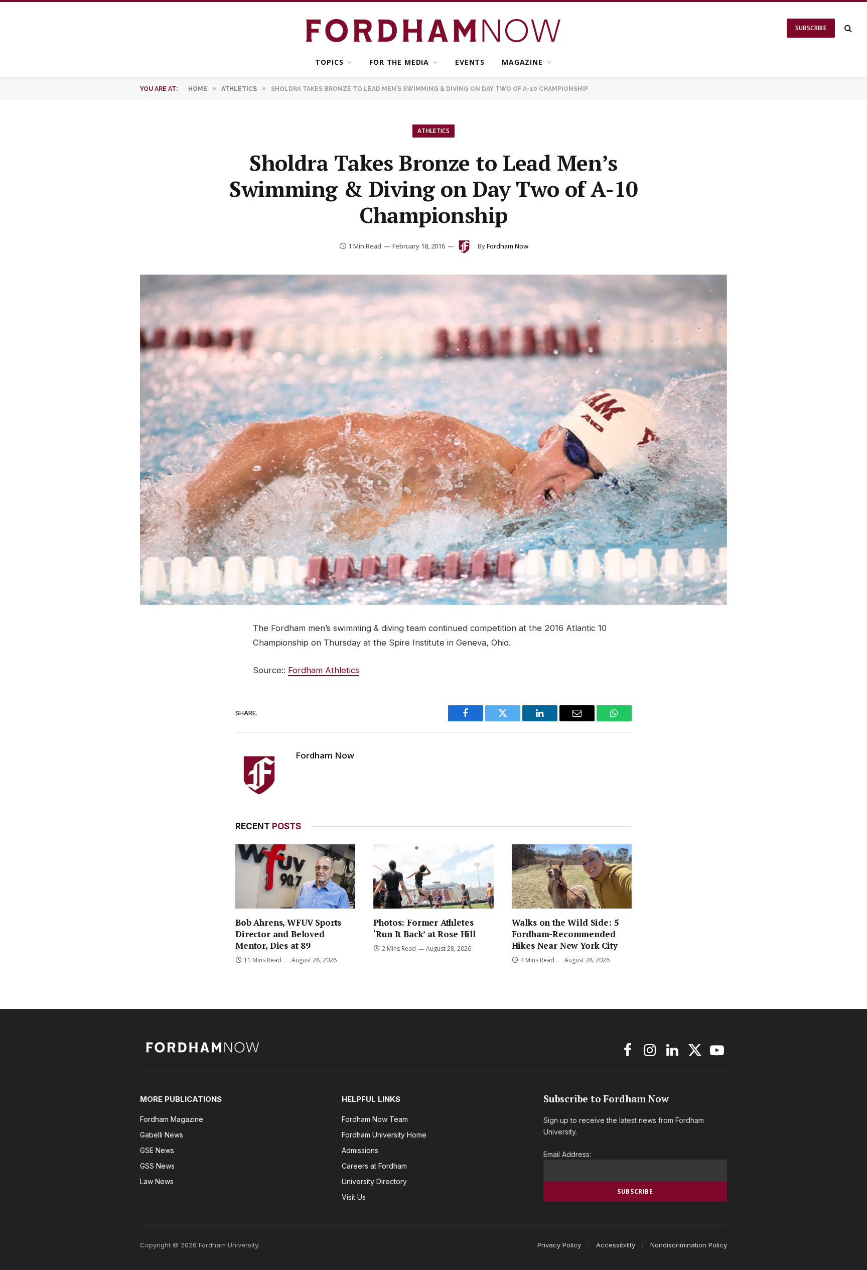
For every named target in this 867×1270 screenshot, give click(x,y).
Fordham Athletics (323, 670)
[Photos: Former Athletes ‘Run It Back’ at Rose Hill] (433, 876)
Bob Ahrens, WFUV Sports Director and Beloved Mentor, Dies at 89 (288, 934)
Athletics (433, 130)
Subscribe (810, 28)
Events (470, 62)
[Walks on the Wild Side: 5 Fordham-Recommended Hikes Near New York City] (572, 876)
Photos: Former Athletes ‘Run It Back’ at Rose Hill (424, 928)
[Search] (847, 28)
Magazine (522, 62)
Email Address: (567, 1154)
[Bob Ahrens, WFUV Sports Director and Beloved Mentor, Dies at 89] (295, 876)
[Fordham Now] (433, 28)
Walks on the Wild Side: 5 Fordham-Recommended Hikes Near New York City (565, 934)
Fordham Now (507, 245)
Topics (329, 62)
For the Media (399, 62)
